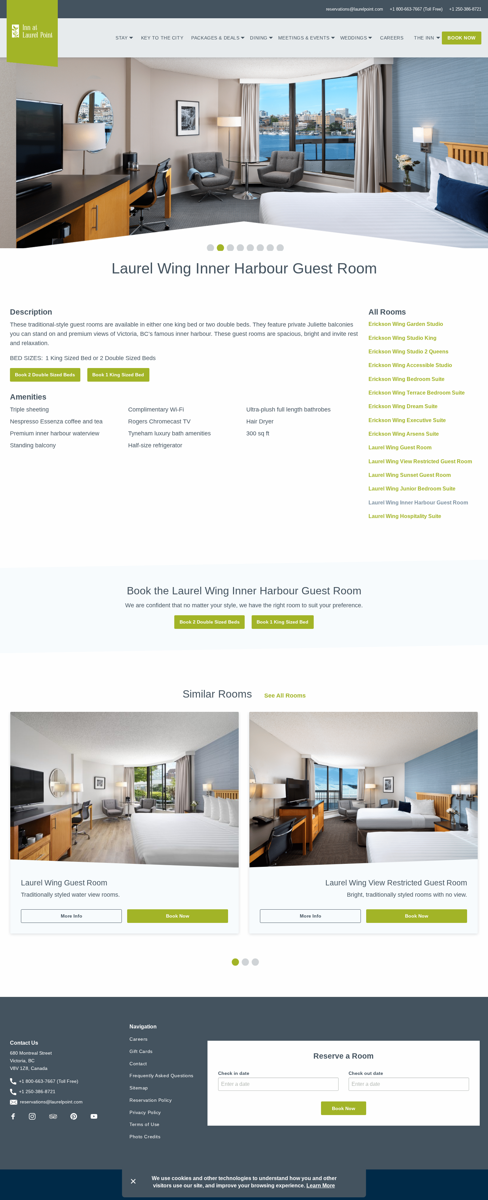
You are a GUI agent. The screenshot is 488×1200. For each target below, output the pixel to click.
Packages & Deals (215, 37)
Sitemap (138, 1087)
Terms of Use (144, 1124)
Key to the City (162, 37)
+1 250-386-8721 (465, 9)
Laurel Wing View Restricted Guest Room (420, 461)
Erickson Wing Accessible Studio (410, 365)
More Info (71, 916)
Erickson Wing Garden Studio (405, 324)
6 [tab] (259, 247)
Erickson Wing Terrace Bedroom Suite (416, 393)
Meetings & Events (304, 37)
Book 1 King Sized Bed (118, 374)
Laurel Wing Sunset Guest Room (409, 475)
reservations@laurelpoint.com (354, 9)
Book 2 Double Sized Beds (45, 374)
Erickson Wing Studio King (402, 338)
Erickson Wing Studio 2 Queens (408, 351)
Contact (138, 1063)
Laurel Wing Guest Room (400, 447)
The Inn (424, 37)
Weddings (353, 37)
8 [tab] (279, 247)
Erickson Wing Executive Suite (407, 420)
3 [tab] (229, 247)
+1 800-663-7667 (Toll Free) (416, 9)
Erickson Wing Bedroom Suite (406, 379)
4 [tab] (239, 247)
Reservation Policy (150, 1100)
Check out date (366, 1073)
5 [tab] (249, 247)
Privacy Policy (145, 1112)
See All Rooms (285, 695)
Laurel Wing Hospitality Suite (404, 516)
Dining (258, 37)
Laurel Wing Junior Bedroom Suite (411, 488)
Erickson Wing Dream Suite (403, 406)
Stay (121, 37)
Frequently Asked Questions (161, 1075)
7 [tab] (269, 247)
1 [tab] (209, 247)
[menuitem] (124, 37)
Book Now (461, 37)
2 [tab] (219, 247)
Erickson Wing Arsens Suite (403, 434)
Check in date (233, 1073)
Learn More (320, 1185)
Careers (391, 37)
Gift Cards (141, 1051)
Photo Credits (145, 1136)
